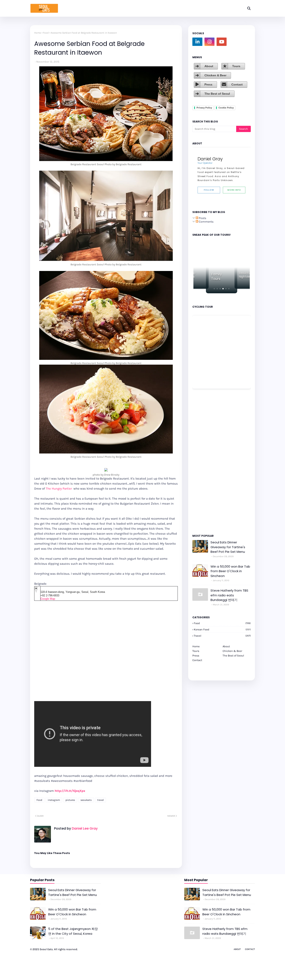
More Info (234, 190)
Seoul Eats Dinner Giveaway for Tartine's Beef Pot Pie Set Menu (228, 547)
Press (208, 84)
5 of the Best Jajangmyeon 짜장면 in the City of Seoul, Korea (73, 931)
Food (46, 32)
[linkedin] (197, 42)
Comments (205, 221)
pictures (70, 800)
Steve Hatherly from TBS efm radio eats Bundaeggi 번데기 (229, 595)
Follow (209, 190)
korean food (222, 629)
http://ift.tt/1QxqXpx (70, 791)
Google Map (47, 598)
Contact (237, 84)
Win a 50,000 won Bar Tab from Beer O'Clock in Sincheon (230, 571)
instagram (54, 800)
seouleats (86, 800)
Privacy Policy (204, 107)
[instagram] (209, 42)
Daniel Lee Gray (84, 828)
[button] (214, 288)
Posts (202, 218)
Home (37, 32)
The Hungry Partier (59, 488)
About (208, 66)
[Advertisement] (204, 461)
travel (100, 800)
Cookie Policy (226, 107)
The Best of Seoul (217, 93)
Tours (236, 66)
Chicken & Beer (215, 75)
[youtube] (222, 42)
